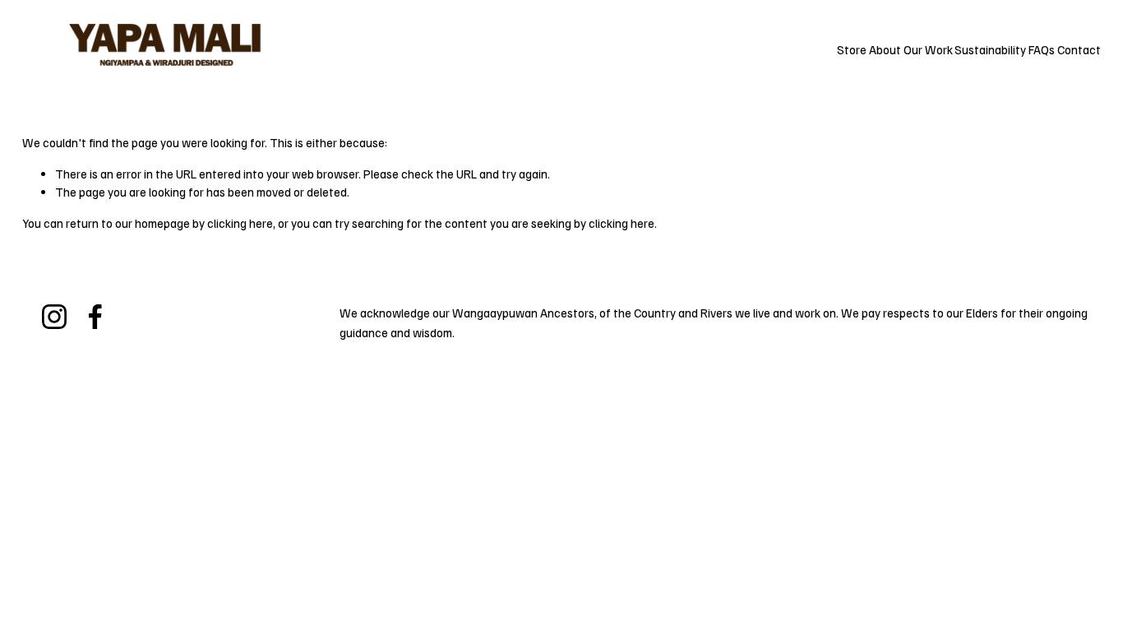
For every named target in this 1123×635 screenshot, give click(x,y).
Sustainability (990, 49)
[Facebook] (95, 317)
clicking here (240, 223)
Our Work (928, 49)
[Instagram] (54, 317)
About (885, 49)
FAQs (1041, 49)
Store (852, 49)
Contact (1079, 49)
